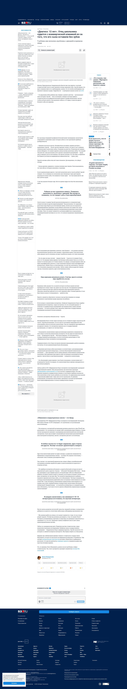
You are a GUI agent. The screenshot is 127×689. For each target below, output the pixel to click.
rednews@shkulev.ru (35, 672)
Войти (42, 602)
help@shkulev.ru (27, 674)
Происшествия (79, 625)
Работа (77, 628)
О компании (21, 621)
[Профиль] (108, 23)
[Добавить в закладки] (80, 50)
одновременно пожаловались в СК (47, 371)
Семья (76, 635)
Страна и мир (95, 623)
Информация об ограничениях (70, 672)
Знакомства (30, 19)
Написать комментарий (47, 50)
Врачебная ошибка (62, 562)
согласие (8, 680)
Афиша (52, 19)
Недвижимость (22, 19)
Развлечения (78, 630)
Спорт (93, 618)
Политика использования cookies (71, 674)
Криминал (61, 621)
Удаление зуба (72, 562)
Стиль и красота (96, 621)
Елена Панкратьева (48, 557)
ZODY (76, 19)
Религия (77, 632)
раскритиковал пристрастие (51, 539)
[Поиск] (101, 23)
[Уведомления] (104, 23)
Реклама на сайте (22, 618)
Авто (40, 618)
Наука (59, 630)
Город (40, 625)
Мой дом (60, 628)
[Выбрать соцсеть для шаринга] (84, 50)
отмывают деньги (62, 541)
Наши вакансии (22, 623)
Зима (59, 618)
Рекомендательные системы (70, 676)
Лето (59, 625)
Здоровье (41, 635)
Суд (39, 562)
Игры (80, 19)
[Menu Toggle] (19, 23)
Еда (40, 630)
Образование (61, 635)
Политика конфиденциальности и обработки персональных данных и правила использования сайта (85, 678)
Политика (77, 623)
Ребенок (81, 562)
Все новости (26, 30)
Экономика (95, 628)
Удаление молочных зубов (49, 562)
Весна (40, 623)
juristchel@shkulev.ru (51, 673)
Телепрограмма (44, 19)
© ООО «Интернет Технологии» (41, 684)
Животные (42, 632)
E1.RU (82, 90)
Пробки (72, 19)
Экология (94, 625)
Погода (37, 19)
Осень (76, 621)
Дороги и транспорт (44, 628)
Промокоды (86, 19)
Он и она (77, 618)
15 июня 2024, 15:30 (41, 46)
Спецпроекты (95, 630)
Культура (60, 623)
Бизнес (41, 621)
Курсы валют (65, 19)
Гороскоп (57, 19)
